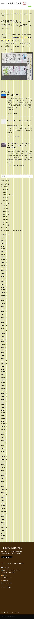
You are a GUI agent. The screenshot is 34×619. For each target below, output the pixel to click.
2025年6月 (4, 276)
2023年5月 (4, 344)
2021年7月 (4, 404)
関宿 (4, 200)
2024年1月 (4, 322)
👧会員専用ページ (5, 580)
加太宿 (4, 192)
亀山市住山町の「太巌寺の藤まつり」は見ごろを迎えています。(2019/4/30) (19, 146)
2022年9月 (4, 366)
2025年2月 (4, 287)
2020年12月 (4, 423)
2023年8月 (4, 336)
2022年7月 (4, 372)
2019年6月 (4, 473)
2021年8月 (4, 402)
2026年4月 (4, 249)
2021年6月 (4, 407)
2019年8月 (4, 467)
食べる (4, 225)
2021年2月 (4, 418)
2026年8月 (4, 238)
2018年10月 (4, 495)
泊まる (4, 214)
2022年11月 (4, 361)
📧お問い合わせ (5, 567)
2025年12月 (4, 259)
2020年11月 (4, 426)
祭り (4, 216)
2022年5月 (4, 377)
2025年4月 (4, 281)
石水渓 (4, 197)
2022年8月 (4, 369)
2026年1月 (4, 257)
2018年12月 (4, 489)
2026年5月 (4, 246)
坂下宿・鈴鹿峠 (7, 195)
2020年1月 (4, 454)
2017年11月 (4, 525)
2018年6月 (4, 506)
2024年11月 (4, 295)
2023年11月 (4, 328)
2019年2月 (4, 484)
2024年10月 (4, 298)
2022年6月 (4, 374)
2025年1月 (4, 289)
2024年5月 (4, 311)
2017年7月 (4, 533)
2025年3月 (4, 284)
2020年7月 (4, 437)
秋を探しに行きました (15, 95)
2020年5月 (4, 443)
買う (4, 222)
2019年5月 (4, 475)
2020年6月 (4, 440)
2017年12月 (4, 522)
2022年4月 (4, 380)
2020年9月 (4, 432)
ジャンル (3, 203)
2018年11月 (4, 492)
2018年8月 (4, 500)
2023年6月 (4, 341)
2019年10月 (4, 462)
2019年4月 (4, 478)
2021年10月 (4, 396)
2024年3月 (4, 317)
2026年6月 (4, 243)
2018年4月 (4, 511)
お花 (4, 205)
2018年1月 (4, 519)
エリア (3, 186)
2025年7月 (4, 273)
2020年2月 (4, 451)
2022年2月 (4, 385)
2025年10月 (4, 265)
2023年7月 (4, 339)
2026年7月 (4, 240)
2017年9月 (4, 530)
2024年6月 (4, 309)
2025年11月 (4, 262)
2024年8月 (4, 303)
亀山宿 (4, 189)
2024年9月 (4, 300)
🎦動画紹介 (4, 575)
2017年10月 (4, 527)
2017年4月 (4, 536)
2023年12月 (4, 325)
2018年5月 (4, 508)
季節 (23, 165)
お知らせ (16, 165)
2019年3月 (4, 481)
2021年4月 (4, 413)
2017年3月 (4, 538)
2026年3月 (4, 251)
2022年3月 (4, 382)
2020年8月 (4, 434)
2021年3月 (4, 415)
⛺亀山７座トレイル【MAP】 (8, 572)
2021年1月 (4, 421)
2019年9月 (4, 464)
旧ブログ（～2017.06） (7, 583)
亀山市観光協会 (5, 14)
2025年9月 (4, 268)
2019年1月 (4, 486)
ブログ (11, 14)
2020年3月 (4, 448)
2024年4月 (4, 314)
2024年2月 (4, 320)
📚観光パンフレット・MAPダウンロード (11, 570)
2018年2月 (4, 516)
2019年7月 (4, 470)
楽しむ (19, 136)
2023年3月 (4, 350)
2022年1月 (4, 388)
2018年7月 (4, 503)
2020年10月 (4, 429)
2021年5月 (4, 410)
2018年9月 (4, 497)
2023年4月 (4, 347)
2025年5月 (4, 279)
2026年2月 (4, 254)
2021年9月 (4, 399)
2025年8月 (4, 270)
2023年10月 (4, 331)
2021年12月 (4, 391)
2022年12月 (4, 358)
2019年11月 (4, 459)
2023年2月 (4, 352)
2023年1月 (4, 355)
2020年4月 (4, 445)
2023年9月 (4, 333)
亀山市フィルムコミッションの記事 (10, 230)
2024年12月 (4, 292)
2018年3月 (4, 514)
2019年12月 (4, 456)
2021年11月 (4, 393)
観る (4, 219)
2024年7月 (4, 306)
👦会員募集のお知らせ (6, 577)
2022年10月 (4, 363)
